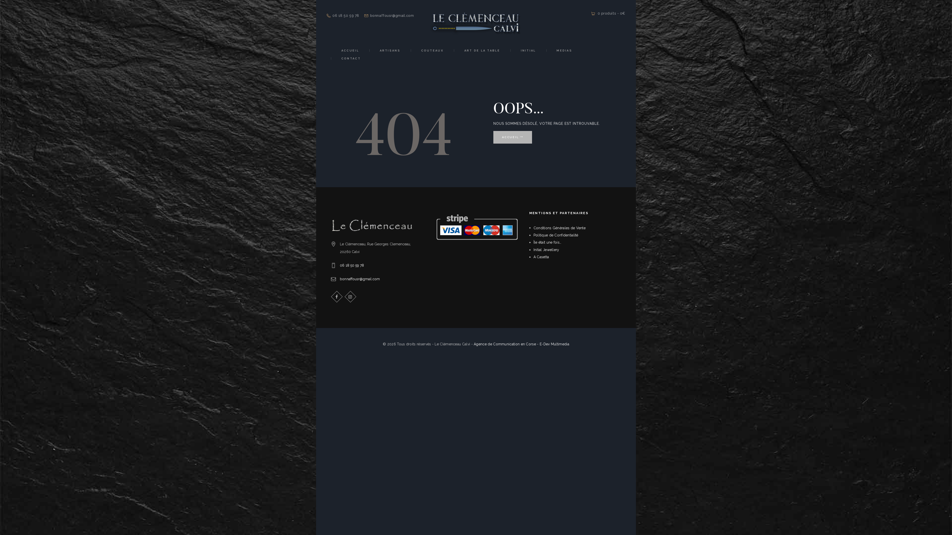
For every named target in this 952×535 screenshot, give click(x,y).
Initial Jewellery (546, 250)
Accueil (510, 137)
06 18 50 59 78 (352, 265)
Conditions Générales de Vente (560, 228)
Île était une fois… (547, 242)
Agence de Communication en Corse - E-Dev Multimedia (521, 344)
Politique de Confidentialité (556, 235)
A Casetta (541, 257)
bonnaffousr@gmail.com (360, 279)
